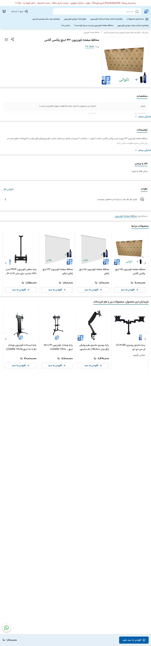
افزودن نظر (8, 189)
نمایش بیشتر (144, 116)
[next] (5, 263)
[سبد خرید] (4, 11)
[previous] (145, 263)
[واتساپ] (6, 628)
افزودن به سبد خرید (131, 640)
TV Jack (89, 46)
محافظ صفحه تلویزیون (92, 32)
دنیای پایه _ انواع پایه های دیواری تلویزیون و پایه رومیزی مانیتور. (126, 32)
